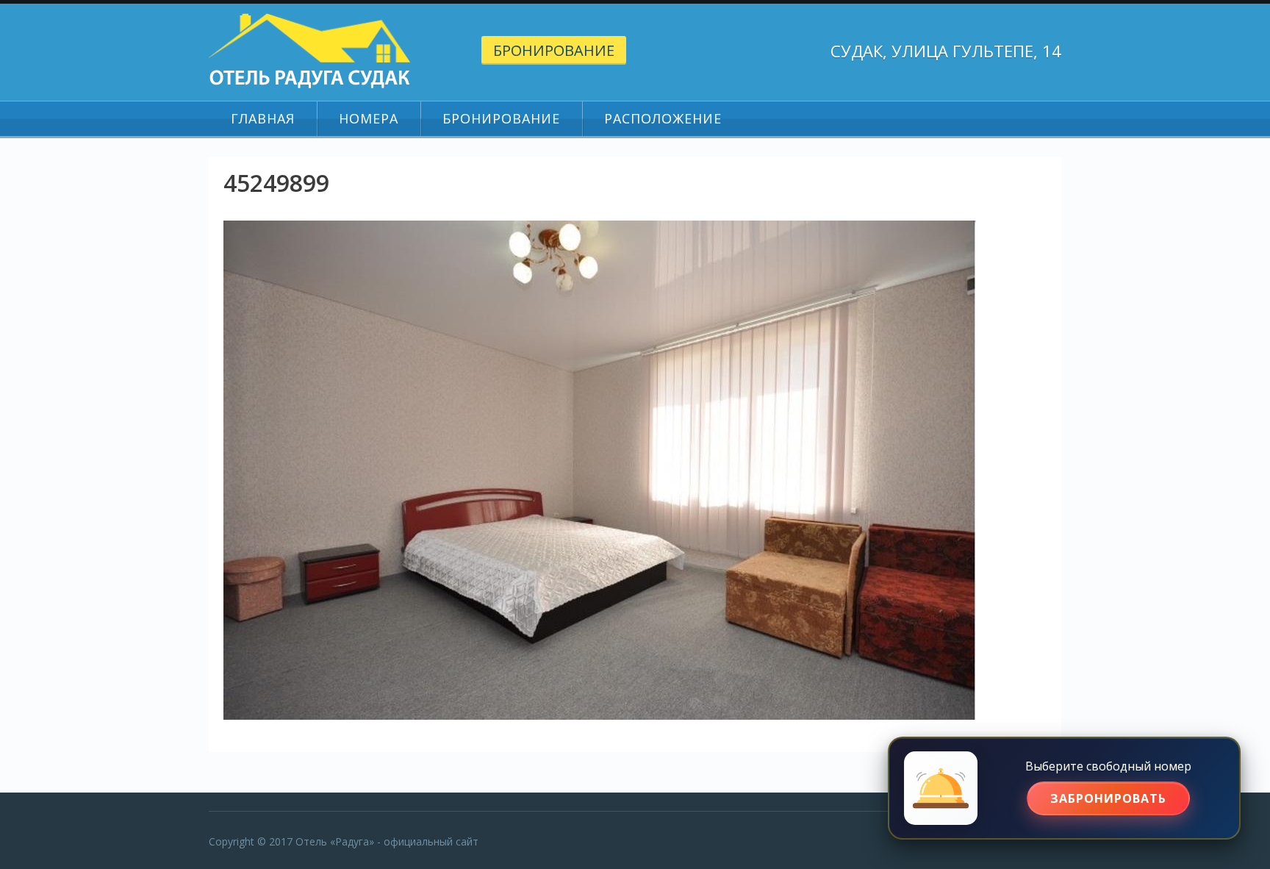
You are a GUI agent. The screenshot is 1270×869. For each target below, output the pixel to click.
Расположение (663, 118)
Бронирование (553, 50)
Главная (263, 118)
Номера (368, 118)
